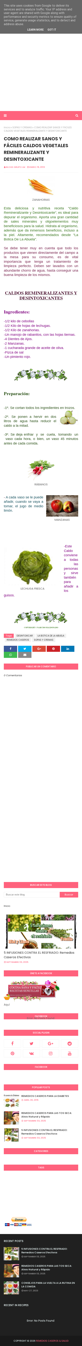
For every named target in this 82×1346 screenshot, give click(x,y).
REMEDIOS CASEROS (18, 639)
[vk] (31, 1053)
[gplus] (50, 1044)
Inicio (7, 127)
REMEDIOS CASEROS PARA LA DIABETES (45, 1096)
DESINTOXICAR (25, 635)
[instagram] (50, 1053)
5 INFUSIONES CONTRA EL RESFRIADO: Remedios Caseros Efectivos (39, 954)
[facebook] (12, 1044)
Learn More (35, 29)
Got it (51, 29)
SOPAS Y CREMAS (22, 127)
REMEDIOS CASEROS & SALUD (52, 1340)
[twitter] (31, 1044)
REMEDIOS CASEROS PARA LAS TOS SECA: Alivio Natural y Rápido (46, 1115)
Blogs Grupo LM (15, 167)
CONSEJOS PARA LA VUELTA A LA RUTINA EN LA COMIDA (48, 1284)
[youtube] (69, 1053)
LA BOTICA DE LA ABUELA (51, 635)
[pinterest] (12, 1053)
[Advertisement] (41, 66)
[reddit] (69, 1044)
